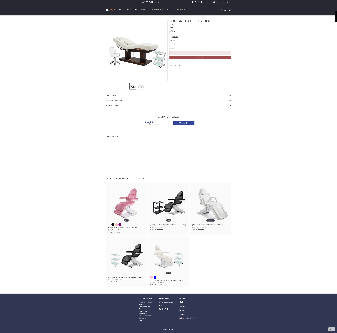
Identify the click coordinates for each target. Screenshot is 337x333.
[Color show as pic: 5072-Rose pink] (151, 277)
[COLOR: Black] (112, 224)
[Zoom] (136, 50)
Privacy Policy (143, 311)
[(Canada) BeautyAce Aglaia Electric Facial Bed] (126, 209)
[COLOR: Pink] (116, 224)
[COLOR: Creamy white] (109, 224)
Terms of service (144, 309)
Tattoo (135, 9)
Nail (128, 9)
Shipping (171, 48)
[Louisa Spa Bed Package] (200, 74)
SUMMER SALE (148, 1)
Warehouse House (156, 9)
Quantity (172, 40)
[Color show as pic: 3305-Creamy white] (158, 277)
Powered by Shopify (168, 329)
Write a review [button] (184, 123)
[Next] (166, 86)
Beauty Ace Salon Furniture (130, 179)
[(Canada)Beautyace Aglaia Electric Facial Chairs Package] (168, 207)
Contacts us (142, 318)
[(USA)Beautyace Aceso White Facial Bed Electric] (210, 207)
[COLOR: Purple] (119, 224)
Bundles (143, 9)
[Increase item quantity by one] (178, 44)
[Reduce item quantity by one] (171, 44)
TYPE (171, 28)
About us (141, 304)
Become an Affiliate (144, 306)
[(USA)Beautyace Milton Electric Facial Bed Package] (168, 261)
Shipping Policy (143, 313)
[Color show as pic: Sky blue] (155, 277)
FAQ (140, 320)
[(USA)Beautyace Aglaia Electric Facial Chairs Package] (126, 260)
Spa (120, 9)
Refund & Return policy (145, 315)
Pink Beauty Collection (145, 302)
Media (168, 9)
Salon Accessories (180, 9)
